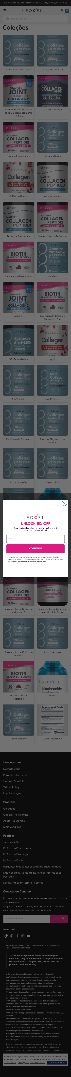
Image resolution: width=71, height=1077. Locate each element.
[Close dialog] (64, 503)
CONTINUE (35, 548)
